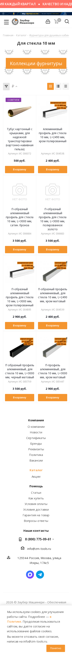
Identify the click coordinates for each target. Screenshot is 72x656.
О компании (36, 427)
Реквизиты (36, 449)
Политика (36, 455)
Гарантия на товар (36, 515)
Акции (36, 476)
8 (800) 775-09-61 (38, 539)
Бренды (36, 443)
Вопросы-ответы (36, 521)
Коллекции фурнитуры (36, 63)
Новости (36, 432)
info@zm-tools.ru (39, 549)
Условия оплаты (36, 504)
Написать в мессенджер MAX (30, 575)
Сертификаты (36, 438)
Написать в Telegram (40, 575)
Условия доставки (36, 509)
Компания (36, 420)
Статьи (36, 492)
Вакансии (36, 460)
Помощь (36, 486)
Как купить (36, 498)
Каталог (36, 470)
